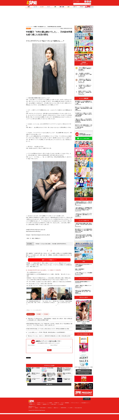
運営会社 (39, 404)
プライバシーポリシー (75, 402)
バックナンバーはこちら (84, 331)
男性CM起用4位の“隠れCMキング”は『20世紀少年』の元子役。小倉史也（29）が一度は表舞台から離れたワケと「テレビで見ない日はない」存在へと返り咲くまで (49, 324)
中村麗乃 (39, 314)
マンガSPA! (70, 407)
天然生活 (36, 407)
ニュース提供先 (49, 402)
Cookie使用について (85, 402)
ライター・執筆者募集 (65, 402)
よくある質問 (60, 404)
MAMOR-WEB (63, 407)
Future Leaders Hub (78, 407)
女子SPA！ (31, 407)
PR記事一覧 (56, 402)
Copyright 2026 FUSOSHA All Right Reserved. (37, 410)
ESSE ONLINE (43, 407)
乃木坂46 (46, 314)
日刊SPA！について (41, 402)
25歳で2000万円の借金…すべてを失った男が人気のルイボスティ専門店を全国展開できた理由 (48, 328)
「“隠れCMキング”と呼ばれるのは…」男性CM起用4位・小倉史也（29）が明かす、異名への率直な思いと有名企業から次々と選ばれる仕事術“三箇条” (49, 319)
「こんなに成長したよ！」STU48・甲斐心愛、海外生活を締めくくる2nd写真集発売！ (46, 332)
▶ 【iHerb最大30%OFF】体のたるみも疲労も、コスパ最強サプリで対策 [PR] (43, 270)
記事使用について (46, 404)
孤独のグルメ (56, 407)
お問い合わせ (53, 404)
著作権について (32, 404)
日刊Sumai (50, 407)
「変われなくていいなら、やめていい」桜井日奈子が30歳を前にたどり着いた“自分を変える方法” (48, 335)
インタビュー (31, 314)
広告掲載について (32, 402)
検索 (89, 4)
